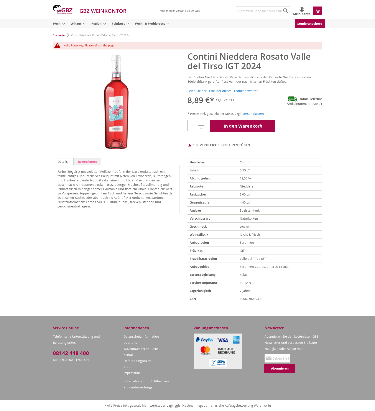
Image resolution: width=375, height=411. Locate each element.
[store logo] (63, 9)
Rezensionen (87, 161)
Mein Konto (302, 14)
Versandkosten (253, 114)
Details (63, 161)
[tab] (62, 161)
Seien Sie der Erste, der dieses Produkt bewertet (223, 91)
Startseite (59, 35)
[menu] (187, 23)
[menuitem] (58, 23)
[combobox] (263, 11)
